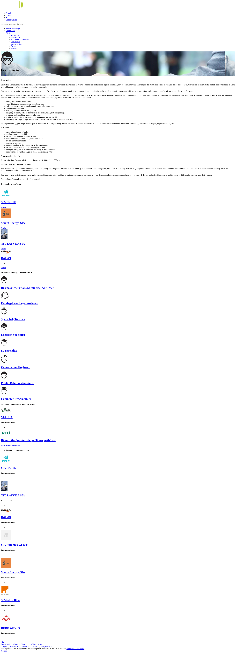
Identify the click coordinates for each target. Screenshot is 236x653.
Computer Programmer (16, 398)
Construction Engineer (15, 367)
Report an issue (7, 644)
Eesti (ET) (16, 646)
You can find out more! (75, 649)
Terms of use (37, 644)
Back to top (5, 642)
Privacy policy (26, 644)
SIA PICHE (8, 202)
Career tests (15, 42)
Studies (13, 48)
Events (13, 46)
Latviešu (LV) (37, 646)
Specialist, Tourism (13, 319)
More (8, 33)
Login (8, 15)
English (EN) (6, 646)
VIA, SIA (7, 417)
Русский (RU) (49, 646)
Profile (3, 207)
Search (8, 13)
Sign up (9, 17)
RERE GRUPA (10, 627)
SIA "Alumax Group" (15, 544)
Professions (15, 37)
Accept (4, 651)
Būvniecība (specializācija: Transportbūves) (28, 440)
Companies (10, 31)
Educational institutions (20, 39)
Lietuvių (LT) (26, 646)
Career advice (16, 44)
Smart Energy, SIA (13, 222)
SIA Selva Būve (10, 600)
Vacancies (15, 35)
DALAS (6, 258)
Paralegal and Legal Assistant (19, 303)
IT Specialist (9, 350)
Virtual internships (13, 28)
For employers (11, 20)
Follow (4, 75)
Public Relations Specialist (17, 383)
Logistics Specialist (13, 334)
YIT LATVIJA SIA (13, 243)
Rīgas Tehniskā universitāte (10, 445)
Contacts (16, 644)
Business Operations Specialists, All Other (27, 287)
